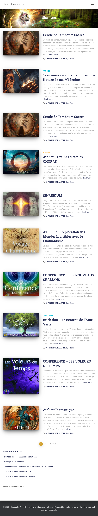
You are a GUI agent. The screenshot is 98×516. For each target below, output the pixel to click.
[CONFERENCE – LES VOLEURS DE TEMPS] (21, 376)
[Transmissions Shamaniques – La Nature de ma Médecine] (21, 81)
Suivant (53, 444)
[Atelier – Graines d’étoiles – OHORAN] (21, 162)
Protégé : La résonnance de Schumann (20, 457)
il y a (70, 59)
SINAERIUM (52, 195)
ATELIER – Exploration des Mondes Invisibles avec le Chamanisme (64, 236)
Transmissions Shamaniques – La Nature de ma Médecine (28, 467)
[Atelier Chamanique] (21, 418)
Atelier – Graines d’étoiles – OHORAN (19, 476)
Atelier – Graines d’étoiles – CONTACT (20, 472)
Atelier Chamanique (58, 410)
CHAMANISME (48, 316)
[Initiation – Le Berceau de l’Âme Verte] (21, 325)
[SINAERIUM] (21, 204)
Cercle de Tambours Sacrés (63, 35)
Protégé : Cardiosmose (14, 462)
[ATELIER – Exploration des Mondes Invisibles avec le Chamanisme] (21, 240)
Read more (53, 54)
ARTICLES (46, 71)
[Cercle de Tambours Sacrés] (21, 43)
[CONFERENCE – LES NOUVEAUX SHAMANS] (21, 284)
